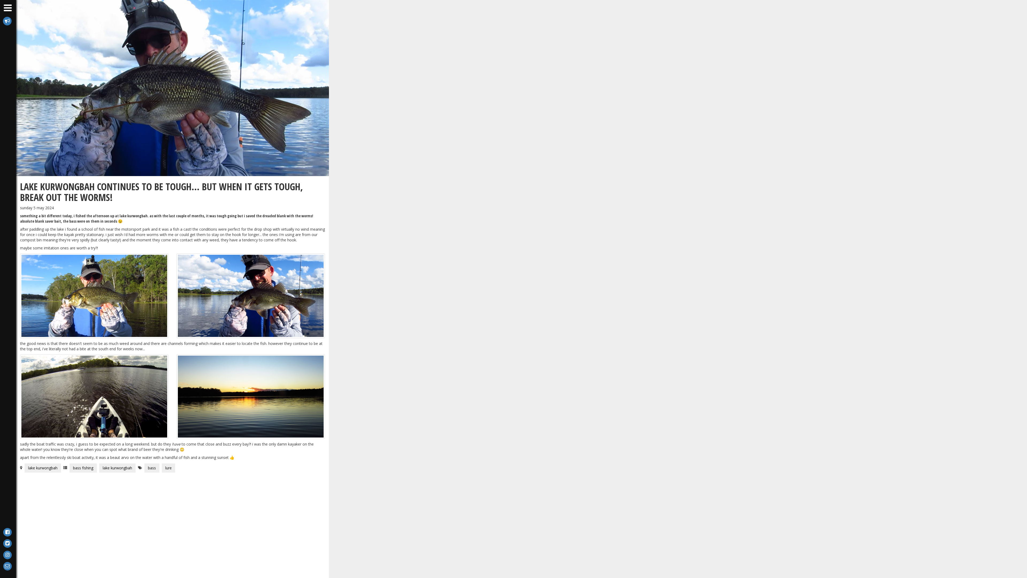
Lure (168, 467)
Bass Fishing (83, 467)
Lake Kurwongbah (43, 467)
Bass (152, 467)
